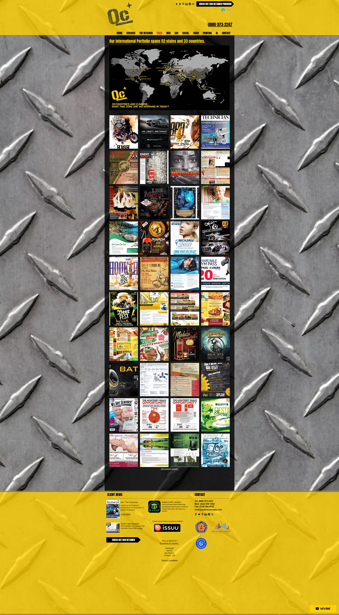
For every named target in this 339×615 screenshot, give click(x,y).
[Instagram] (193, 4)
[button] (123, 132)
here (140, 528)
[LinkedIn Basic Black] (186, 4)
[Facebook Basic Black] (176, 4)
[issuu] (190, 4)
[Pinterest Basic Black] (183, 4)
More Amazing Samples (169, 469)
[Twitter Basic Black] (180, 4)
